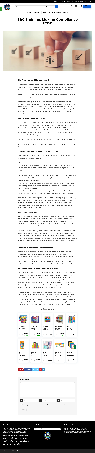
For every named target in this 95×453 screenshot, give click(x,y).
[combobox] (47, 429)
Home (29, 12)
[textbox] (47, 429)
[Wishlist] (76, 6)
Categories (36, 12)
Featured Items (56, 12)
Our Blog (65, 12)
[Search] (56, 6)
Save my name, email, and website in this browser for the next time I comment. (48, 405)
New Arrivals (46, 12)
